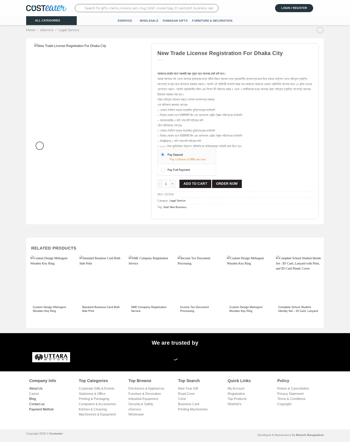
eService (125, 20)
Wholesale (149, 20)
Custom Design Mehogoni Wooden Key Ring (49, 308)
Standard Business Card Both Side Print (101, 308)
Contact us (37, 404)
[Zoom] (40, 146)
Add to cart (195, 183)
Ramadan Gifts (175, 20)
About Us (36, 388)
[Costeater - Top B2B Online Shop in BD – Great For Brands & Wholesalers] (46, 8)
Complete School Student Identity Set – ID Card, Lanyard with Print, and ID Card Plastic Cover (298, 312)
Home (30, 30)
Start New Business (175, 207)
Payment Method (41, 409)
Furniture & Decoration (212, 20)
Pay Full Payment (179, 169)
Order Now (227, 183)
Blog (32, 399)
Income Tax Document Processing (194, 308)
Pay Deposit (175, 154)
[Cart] (321, 8)
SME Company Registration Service (148, 308)
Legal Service (69, 30)
